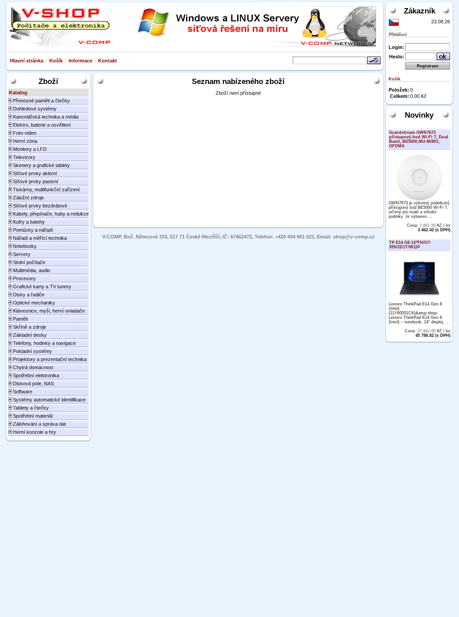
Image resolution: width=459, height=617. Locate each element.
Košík (56, 60)
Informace (80, 60)
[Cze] (393, 22)
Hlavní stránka (26, 60)
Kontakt (107, 60)
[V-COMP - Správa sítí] (246, 26)
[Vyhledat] (374, 60)
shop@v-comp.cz (354, 236)
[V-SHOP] (59, 26)
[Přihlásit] (443, 56)
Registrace (427, 66)
